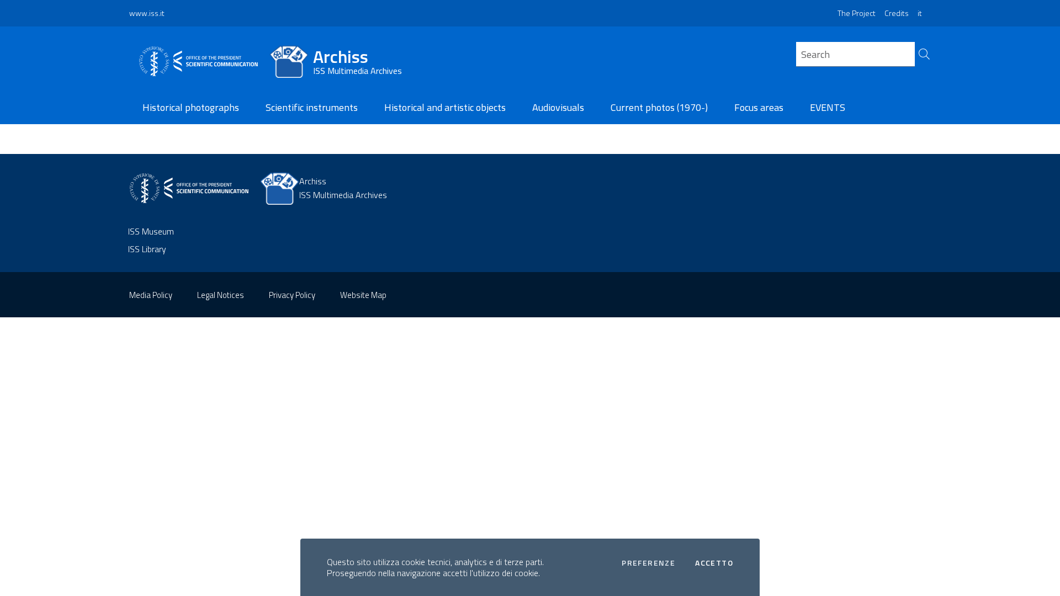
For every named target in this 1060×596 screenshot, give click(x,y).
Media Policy (150, 295)
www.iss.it (147, 13)
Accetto (714, 563)
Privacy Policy (292, 295)
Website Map (363, 295)
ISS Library (147, 249)
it (920, 13)
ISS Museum (151, 231)
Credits (896, 13)
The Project (857, 13)
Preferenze (648, 563)
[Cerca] (923, 57)
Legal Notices (220, 295)
